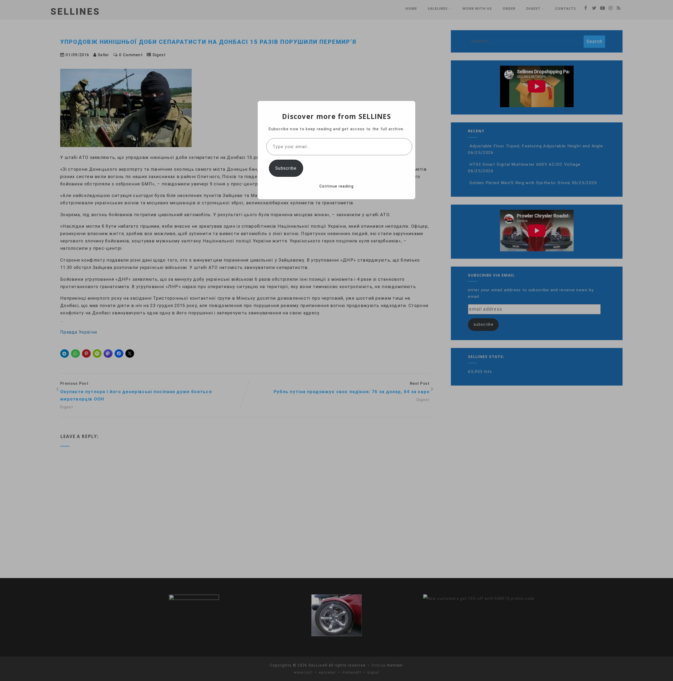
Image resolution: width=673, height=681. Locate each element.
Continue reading (336, 186)
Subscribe (286, 168)
